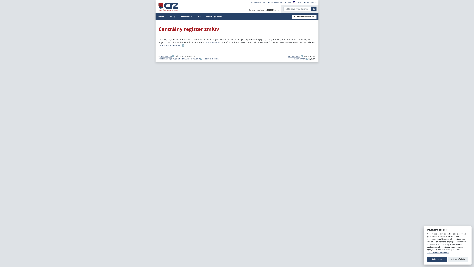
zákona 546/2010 (212, 42)
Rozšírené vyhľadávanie (305, 17)
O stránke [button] (185, 16)
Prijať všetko (437, 259)
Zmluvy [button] (171, 16)
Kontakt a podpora (213, 16)
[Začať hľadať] (313, 9)
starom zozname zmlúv (170, 45)
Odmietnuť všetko (458, 259)
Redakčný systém (298, 59)
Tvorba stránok (294, 56)
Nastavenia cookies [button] (211, 59)
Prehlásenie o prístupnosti (169, 59)
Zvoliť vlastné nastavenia (438, 252)
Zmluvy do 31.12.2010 (191, 59)
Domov (161, 16)
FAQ (199, 16)
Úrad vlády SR (166, 56)
